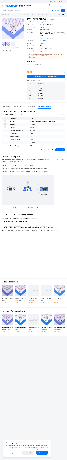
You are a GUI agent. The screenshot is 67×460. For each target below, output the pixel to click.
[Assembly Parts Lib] (11, 6)
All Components (21, 14)
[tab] (6, 106)
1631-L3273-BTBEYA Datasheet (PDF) (18, 221)
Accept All (42, 453)
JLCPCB (4, 14)
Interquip (42, 22)
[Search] (63, 10)
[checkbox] (5, 121)
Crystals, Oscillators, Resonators (35, 14)
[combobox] (26, 10)
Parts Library (11, 14)
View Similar (60, 149)
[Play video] (28, 190)
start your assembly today (15, 161)
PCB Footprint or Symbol (46, 38)
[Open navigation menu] (3, 6)
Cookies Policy (12, 449)
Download (43, 40)
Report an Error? (61, 114)
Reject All (28, 453)
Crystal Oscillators (51, 14)
